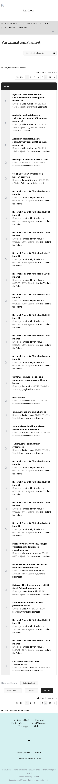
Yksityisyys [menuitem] (23, 726)
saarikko (26, 400)
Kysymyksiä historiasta (36, 106)
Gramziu (36, 777)
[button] (54, 77)
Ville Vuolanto (29, 103)
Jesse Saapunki (29, 591)
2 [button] (30, 77)
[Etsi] (54, 53)
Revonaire (27, 386)
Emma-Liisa (27, 432)
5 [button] (42, 77)
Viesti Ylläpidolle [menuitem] (39, 723)
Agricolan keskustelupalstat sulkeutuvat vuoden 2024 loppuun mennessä (29, 118)
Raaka (25, 162)
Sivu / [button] (19, 77)
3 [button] (34, 77)
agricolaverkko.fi (21, 720)
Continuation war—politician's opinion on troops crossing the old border (29, 379)
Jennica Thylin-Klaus (32, 197)
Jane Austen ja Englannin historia (29, 411)
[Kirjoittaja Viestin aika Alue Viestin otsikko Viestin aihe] (12, 690)
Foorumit (39, 720)
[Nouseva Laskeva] (33, 690)
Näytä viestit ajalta (9, 683)
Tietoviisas (27, 415)
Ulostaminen (18, 397)
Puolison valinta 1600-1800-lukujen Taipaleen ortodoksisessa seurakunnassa (29, 546)
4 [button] (38, 77)
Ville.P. (25, 608)
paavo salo (27, 667)
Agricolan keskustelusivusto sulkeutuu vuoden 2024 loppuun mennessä (28, 97)
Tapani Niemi (28, 180)
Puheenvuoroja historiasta (38, 151)
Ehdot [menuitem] (37, 726)
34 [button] (50, 77)
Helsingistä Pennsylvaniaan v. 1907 (30, 159)
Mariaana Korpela (31, 553)
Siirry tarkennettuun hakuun (15, 68)
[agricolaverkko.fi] (27, 10)
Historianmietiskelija (32, 570)
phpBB (30, 770)
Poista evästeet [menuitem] (18, 723)
